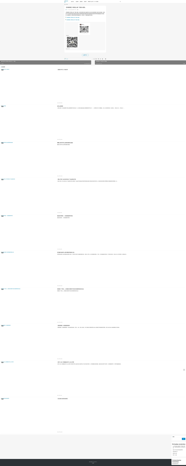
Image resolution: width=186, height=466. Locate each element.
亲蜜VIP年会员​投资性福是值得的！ (178, 449)
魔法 (77, 9)
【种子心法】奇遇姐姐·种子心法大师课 (65, 362)
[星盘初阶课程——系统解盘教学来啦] (28, 232)
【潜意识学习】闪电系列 (62, 69)
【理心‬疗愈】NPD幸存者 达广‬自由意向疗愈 (66, 179)
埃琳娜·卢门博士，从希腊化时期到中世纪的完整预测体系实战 (70, 289)
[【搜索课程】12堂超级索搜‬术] (28, 342)
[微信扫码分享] (98, 59)
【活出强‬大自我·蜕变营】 (62, 398)
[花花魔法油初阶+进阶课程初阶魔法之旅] (28, 269)
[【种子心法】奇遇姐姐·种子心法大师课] (28, 378)
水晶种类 (77, 1)
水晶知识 (85, 1)
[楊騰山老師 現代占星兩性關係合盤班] (28, 159)
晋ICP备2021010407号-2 (93, 461)
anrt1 (66, 9)
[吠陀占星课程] (28, 122)
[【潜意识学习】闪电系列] (28, 86)
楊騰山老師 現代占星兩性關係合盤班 (65, 142)
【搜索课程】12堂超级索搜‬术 (63, 325)
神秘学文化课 (175, 453)
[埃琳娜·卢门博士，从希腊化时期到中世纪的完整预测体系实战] (28, 305)
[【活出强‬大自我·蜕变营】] (28, 415)
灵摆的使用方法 (175, 451)
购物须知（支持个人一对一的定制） (93, 1)
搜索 (173, 436)
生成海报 (95, 58)
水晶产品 (72, 1)
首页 (65, 4)
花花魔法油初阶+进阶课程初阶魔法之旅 (65, 252)
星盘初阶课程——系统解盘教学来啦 (65, 215)
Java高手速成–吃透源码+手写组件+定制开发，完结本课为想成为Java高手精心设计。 (179, 447)
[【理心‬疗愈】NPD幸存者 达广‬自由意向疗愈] (28, 196)
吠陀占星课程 (60, 106)
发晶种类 (81, 1)
